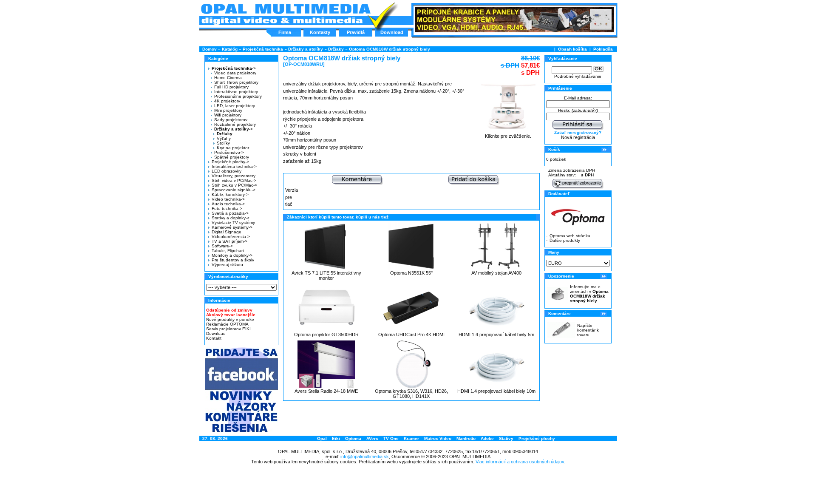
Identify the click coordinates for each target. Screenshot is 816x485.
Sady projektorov (230, 119)
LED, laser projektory (234, 105)
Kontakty (320, 32)
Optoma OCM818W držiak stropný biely (389, 49)
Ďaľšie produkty (565, 240)
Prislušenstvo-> (229, 152)
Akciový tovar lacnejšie (230, 314)
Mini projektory (228, 110)
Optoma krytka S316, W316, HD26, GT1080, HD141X (411, 394)
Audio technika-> (228, 203)
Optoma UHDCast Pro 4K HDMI (411, 334)
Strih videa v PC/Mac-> (234, 180)
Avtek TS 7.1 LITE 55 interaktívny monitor (326, 275)
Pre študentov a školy (233, 260)
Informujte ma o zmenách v (589, 293)
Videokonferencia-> (231, 236)
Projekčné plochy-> (230, 161)
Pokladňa (603, 49)
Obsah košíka (572, 49)
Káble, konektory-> (230, 194)
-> (234, 68)
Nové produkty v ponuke (230, 319)
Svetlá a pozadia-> (230, 213)
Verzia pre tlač (291, 197)
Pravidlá (356, 32)
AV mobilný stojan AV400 (496, 272)
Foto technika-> (227, 208)
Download (391, 32)
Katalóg (230, 49)
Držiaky (336, 49)
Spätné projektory (231, 157)
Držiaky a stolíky (305, 49)
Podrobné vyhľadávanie (577, 76)
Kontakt (213, 338)
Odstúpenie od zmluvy (229, 310)
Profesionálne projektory (238, 96)
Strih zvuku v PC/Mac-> (234, 185)
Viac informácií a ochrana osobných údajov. (520, 461)
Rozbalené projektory (235, 124)
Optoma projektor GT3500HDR (326, 334)
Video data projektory (235, 73)
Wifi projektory (227, 115)
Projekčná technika (263, 49)
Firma (284, 32)
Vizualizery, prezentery (233, 175)
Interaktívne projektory (236, 91)
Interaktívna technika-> (234, 166)
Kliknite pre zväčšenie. (508, 136)
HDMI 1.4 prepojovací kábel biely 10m (496, 391)
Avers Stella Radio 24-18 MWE (326, 391)
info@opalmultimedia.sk (364, 456)
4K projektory (227, 101)
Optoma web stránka (570, 235)
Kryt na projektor (233, 147)
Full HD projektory (231, 87)
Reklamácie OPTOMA (227, 324)
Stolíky (223, 143)
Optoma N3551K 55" (411, 272)
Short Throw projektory (236, 82)
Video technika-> (228, 199)
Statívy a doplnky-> (230, 218)
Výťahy (224, 138)
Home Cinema (228, 77)
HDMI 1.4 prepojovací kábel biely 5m (496, 334)
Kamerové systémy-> (232, 227)
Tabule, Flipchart (228, 250)
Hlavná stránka (285, 14)
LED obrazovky (226, 171)
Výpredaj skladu (227, 264)
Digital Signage (226, 232)
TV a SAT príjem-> (229, 241)
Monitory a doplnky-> (232, 255)
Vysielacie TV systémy (233, 222)
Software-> (222, 246)
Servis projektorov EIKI (228, 328)
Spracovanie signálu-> (233, 189)
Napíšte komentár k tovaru (588, 330)
